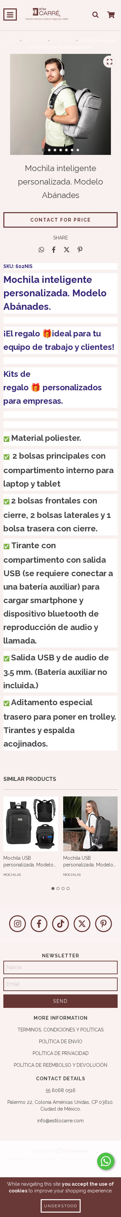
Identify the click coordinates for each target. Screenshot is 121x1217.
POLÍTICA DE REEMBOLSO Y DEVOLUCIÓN (60, 1065)
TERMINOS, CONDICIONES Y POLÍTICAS (60, 1029)
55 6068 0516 (61, 1090)
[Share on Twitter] (66, 249)
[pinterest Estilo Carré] (103, 923)
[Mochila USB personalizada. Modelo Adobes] (30, 823)
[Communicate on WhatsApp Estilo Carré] (105, 1161)
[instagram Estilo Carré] (17, 923)
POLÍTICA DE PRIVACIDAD (61, 1053)
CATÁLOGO (34, 40)
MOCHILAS (62, 40)
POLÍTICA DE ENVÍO (60, 1041)
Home (11, 40)
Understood (60, 1206)
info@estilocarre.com (60, 1120)
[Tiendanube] (60, 1153)
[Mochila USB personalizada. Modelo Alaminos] (90, 823)
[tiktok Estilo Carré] (60, 923)
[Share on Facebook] (54, 249)
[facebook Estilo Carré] (39, 923)
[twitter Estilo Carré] (82, 923)
